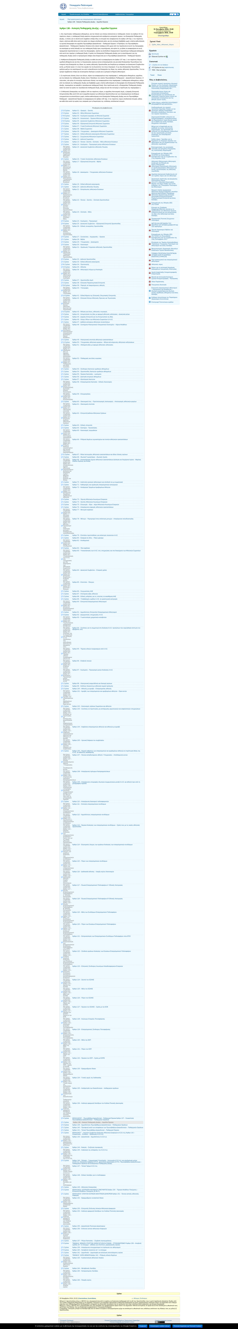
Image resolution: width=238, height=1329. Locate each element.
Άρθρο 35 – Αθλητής (79, 267)
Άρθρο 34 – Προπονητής (80, 264)
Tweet (152, 75)
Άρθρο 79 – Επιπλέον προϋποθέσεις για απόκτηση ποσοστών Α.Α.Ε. (95, 535)
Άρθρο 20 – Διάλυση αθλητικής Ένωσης (85, 187)
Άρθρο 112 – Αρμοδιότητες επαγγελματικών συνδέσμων (90, 814)
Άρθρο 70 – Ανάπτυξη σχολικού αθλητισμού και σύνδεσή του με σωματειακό (97, 482)
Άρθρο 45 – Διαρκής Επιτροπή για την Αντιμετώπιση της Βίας (92, 317)
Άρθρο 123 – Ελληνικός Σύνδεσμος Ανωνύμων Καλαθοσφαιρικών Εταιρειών (97, 966)
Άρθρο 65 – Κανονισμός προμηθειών (84, 430)
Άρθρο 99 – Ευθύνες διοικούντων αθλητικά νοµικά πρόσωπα (92, 686)
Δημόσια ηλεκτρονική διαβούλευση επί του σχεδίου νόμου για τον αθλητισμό (164, 175)
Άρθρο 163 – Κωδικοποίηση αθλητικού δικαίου (88, 1258)
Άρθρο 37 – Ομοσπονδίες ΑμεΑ (82, 280)
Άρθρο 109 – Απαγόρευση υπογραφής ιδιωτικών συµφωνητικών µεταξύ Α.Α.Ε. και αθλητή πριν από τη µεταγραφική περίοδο (106, 782)
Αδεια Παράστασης (157, 281)
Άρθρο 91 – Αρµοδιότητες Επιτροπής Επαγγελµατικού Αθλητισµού (94, 612)
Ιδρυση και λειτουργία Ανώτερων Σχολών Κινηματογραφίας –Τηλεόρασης (164, 277)
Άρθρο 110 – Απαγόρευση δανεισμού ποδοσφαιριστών (90, 801)
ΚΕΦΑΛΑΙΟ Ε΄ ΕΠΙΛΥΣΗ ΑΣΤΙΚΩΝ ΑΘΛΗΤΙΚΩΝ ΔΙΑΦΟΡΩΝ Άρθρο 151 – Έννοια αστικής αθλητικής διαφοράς (105, 1194)
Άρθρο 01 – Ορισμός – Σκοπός (82, 110)
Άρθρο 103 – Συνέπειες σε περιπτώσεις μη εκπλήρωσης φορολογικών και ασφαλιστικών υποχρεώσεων (106, 709)
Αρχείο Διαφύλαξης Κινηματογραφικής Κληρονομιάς (164, 273)
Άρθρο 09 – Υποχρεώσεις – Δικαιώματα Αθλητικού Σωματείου (92, 131)
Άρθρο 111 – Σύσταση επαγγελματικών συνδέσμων (89, 804)
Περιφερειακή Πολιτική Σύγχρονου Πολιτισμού (162, 219)
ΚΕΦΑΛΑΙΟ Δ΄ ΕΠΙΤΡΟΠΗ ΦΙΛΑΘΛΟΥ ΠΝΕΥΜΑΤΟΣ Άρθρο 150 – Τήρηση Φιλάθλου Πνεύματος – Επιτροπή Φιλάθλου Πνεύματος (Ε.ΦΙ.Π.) (105, 1190)
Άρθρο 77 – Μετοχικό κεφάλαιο (82, 510)
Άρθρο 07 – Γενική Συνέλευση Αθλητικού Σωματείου (89, 126)
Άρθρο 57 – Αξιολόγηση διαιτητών (83, 379)
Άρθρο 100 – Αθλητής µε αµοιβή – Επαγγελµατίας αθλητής (92, 688)
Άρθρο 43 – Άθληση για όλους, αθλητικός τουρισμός (89, 311)
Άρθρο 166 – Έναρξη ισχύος (81, 1280)
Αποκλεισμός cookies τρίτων (159, 1326)
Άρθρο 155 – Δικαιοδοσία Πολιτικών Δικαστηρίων (88, 1226)
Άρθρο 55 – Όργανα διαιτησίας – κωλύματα (86, 374)
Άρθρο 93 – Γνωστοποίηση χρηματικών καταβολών (89, 617)
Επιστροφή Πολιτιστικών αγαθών (162, 302)
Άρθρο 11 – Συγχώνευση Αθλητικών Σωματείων (88, 136)
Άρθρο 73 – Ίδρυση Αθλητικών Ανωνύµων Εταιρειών (89, 499)
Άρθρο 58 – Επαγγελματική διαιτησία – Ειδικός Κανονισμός (92, 382)
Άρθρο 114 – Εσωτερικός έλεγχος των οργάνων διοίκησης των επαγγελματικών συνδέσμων (102, 844)
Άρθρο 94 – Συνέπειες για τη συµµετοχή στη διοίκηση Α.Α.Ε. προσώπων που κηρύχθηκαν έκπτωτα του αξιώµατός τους (106, 628)
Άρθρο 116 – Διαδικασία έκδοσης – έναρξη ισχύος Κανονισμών (93, 871)
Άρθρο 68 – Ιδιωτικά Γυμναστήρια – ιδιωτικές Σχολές (89, 457)
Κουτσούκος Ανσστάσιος (87, 1298)
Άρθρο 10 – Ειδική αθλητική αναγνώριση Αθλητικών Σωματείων (93, 134)
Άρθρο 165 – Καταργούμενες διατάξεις (85, 1271)
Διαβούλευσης (169, 67)
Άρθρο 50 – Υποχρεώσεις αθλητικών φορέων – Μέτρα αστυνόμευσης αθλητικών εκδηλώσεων (103, 342)
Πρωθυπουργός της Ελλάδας (79, 14)
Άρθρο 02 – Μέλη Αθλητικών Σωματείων (85, 113)
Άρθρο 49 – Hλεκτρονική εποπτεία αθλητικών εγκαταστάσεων (92, 339)
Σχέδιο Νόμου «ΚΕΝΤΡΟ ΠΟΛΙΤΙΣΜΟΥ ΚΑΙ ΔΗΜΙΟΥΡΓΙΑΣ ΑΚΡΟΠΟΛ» (164, 103)
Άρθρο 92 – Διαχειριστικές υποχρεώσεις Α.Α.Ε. (87, 615)
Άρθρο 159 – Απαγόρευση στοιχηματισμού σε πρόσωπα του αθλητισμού (96, 1247)
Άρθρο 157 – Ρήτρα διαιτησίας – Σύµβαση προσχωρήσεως (91, 1240)
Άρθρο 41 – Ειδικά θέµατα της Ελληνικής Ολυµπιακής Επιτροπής (94, 295)
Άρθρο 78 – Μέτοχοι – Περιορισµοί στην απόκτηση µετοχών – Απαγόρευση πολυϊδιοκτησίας (103, 519)
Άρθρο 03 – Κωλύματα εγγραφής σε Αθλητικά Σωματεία (90, 116)
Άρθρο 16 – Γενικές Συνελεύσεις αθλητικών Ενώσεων (89, 159)
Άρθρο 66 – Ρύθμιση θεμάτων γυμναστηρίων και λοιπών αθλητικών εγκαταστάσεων (100, 439)
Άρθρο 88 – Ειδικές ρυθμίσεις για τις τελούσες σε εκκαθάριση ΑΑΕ (94, 596)
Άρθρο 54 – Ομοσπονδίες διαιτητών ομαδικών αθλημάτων (91, 371)
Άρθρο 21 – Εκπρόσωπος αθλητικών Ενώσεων (88, 189)
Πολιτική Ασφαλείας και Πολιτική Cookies (122, 1322)
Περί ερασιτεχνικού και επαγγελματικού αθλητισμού (85, 19)
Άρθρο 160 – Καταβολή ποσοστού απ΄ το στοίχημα (89, 1250)
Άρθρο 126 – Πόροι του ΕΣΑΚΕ (82, 998)
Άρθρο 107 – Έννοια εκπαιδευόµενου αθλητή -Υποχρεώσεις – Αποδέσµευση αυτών (100, 755)
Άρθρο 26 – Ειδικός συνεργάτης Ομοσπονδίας (87, 226)
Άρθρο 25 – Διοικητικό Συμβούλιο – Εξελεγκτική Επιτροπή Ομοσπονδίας (96, 223)
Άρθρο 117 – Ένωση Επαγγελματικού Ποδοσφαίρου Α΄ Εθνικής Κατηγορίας (97, 885)
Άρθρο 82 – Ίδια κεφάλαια (81, 548)
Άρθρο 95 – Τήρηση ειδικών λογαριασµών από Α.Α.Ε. (90, 649)
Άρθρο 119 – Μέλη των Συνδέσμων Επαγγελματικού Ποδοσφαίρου (94, 912)
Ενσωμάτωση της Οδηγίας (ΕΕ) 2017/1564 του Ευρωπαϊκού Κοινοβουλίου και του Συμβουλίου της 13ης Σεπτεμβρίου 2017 (164, 237)
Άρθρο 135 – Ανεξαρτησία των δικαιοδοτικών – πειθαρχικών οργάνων (95, 1088)
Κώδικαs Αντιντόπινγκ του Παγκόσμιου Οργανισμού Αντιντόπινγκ (164, 298)
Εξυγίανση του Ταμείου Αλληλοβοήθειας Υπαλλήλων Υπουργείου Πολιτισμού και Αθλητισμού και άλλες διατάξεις (164, 244)
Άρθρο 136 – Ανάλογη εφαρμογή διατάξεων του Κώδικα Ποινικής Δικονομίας (97, 1103)
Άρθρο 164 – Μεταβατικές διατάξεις (84, 1268)
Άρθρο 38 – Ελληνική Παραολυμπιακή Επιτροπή (88, 283)
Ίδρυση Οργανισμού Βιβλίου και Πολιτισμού (162, 230)
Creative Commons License (163, 1320)
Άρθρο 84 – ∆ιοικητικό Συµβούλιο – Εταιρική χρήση (89, 570)
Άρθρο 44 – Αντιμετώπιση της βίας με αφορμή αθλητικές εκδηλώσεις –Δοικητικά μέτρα (101, 314)
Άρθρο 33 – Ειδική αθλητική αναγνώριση (86, 262)
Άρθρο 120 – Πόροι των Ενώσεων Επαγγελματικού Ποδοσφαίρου (94, 924)
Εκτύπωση (155, 54)
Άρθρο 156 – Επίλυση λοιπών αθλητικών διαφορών (89, 1228)
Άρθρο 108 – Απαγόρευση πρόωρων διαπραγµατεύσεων (91, 771)
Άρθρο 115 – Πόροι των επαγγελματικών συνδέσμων (89, 861)
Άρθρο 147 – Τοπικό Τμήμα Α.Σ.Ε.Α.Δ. (85, 1166)
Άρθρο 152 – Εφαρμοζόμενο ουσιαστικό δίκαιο (88, 1198)
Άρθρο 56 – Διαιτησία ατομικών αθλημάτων (86, 377)
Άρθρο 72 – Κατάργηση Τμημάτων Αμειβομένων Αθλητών (91, 487)
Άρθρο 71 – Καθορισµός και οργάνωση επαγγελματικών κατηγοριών (95, 484)
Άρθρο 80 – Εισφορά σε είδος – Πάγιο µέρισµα (87, 538)
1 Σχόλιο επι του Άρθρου (160, 65)
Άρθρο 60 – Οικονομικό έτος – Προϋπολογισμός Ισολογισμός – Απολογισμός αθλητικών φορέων (104, 401)
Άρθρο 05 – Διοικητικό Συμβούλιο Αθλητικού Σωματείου (90, 121)
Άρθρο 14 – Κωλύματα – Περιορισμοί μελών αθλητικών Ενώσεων (94, 144)
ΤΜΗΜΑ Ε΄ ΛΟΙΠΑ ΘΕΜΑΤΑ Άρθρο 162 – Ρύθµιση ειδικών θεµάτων (94, 1255)
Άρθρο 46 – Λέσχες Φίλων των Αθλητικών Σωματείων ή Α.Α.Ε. (92, 319)
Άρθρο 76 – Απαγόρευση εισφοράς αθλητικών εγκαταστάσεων (92, 507)
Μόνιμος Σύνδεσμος (140, 1298)
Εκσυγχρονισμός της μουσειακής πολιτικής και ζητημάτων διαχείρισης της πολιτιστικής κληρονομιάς (163, 148)
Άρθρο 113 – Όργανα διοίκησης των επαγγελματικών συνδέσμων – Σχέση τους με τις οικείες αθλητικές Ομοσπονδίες (106, 825)
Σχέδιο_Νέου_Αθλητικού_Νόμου (163, 44)
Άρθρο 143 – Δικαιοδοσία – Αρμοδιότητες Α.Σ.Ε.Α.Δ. (89, 1137)
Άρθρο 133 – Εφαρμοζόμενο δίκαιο (84, 1068)
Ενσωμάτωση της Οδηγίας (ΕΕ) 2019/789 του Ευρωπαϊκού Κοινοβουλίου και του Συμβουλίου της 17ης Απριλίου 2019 (164, 156)
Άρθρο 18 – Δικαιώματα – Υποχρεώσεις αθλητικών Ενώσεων (92, 172)
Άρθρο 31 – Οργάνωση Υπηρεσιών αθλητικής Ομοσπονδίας (92, 247)
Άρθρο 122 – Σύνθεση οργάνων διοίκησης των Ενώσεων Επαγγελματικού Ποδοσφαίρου (101, 951)
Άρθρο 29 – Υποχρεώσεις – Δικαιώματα (85, 242)
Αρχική (63, 14)
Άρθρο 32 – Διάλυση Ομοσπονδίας (84, 259)
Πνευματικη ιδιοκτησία (158, 285)
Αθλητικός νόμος (157, 264)
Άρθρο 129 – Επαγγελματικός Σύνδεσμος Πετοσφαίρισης (91, 1029)
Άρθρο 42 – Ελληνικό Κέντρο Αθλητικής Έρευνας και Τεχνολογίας (94, 298)
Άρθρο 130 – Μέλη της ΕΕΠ (81, 1040)
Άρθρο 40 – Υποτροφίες (80, 288)
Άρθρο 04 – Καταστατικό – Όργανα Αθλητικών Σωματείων (91, 118)
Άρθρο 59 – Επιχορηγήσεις (81, 394)
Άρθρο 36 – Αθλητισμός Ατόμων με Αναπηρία (87, 269)
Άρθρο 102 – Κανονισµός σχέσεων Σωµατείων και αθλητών (91, 706)
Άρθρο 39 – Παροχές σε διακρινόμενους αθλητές (88, 285)
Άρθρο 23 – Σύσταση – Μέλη (81, 212)
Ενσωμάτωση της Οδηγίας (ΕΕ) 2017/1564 (161, 203)
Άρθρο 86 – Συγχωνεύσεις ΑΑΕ (82, 591)
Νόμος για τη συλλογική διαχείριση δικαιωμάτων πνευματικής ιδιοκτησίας (164, 268)
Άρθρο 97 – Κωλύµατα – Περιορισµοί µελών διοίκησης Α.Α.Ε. (92, 670)
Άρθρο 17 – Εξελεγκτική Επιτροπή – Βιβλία (86, 161)
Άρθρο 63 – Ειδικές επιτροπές (82, 425)
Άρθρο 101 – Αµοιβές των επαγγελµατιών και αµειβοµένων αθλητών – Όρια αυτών (99, 691)
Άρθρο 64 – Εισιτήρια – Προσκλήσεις (84, 428)
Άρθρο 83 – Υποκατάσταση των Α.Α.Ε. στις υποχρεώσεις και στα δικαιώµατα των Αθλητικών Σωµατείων (106, 550)
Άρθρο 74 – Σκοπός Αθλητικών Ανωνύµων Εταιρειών (89, 502)
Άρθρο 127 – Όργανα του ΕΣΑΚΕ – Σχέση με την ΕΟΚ (90, 1007)
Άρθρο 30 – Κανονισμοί (80, 244)
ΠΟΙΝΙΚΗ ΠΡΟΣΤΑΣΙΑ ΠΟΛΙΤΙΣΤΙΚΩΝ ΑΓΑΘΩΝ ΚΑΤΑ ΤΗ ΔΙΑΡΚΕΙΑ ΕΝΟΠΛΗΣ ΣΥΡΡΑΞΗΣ (164, 255)
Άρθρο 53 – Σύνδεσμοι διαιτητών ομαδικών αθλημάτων (90, 369)
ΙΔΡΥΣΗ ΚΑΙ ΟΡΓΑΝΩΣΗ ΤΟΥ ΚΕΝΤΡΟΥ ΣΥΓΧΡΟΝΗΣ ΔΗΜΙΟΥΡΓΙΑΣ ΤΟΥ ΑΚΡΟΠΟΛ (164, 225)
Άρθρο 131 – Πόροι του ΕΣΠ (82, 1049)
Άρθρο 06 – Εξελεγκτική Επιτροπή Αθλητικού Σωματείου (91, 123)
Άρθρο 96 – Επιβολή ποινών (81, 661)
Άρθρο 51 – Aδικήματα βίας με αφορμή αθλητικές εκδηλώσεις (92, 345)
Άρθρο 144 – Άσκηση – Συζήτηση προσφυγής (87, 1147)
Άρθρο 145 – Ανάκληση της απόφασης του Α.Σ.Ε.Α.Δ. (90, 1150)
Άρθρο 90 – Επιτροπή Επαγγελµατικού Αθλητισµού (89, 601)
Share (159, 75)
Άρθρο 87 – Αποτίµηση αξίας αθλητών (85, 594)
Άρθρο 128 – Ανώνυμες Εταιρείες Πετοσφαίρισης (88, 1019)
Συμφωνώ (142, 1326)
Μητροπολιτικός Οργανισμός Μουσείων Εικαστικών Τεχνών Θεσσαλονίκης (164, 249)
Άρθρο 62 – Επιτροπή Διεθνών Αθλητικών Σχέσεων (89, 413)
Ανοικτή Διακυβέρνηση (100, 14)
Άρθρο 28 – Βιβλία (78, 239)
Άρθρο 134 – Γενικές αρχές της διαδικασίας (86, 1077)
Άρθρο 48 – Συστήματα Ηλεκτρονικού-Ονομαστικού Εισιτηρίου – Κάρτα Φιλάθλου (99, 324)
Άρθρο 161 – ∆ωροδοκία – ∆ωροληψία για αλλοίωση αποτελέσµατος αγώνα (97, 1252)
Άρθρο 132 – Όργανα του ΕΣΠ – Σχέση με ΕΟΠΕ (88, 1058)
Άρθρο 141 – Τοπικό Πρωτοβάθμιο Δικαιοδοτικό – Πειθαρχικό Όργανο (95, 1130)
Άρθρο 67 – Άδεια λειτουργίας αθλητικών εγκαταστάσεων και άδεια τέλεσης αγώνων (100, 454)
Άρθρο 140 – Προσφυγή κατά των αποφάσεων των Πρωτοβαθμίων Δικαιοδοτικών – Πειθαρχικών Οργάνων (107, 1127)
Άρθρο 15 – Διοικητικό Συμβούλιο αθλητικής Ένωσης (90, 147)
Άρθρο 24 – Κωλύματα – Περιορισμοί (84, 221)
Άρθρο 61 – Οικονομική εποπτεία (83, 404)
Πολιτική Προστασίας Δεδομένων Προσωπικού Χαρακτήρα (122, 1320)
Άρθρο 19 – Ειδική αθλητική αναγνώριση (86, 184)
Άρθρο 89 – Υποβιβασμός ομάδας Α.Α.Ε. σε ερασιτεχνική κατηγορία (94, 599)
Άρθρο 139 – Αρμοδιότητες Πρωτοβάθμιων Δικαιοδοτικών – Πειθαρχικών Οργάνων (100, 1125)
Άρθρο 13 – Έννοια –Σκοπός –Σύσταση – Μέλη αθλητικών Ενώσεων (95, 142)
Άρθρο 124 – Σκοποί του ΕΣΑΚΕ (83, 980)
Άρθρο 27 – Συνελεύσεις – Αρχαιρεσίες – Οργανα (88, 237)
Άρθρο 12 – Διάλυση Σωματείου (82, 139)
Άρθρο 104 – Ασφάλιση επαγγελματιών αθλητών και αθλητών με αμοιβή (96, 727)
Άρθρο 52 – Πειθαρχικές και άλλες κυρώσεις (87, 358)
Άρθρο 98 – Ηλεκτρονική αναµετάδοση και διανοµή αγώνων (92, 683)
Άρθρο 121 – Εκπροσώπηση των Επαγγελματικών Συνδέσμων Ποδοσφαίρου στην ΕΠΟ (101, 936)
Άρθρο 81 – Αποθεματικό (80, 540)
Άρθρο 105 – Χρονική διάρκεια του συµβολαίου (88, 740)
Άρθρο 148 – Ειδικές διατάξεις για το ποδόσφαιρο (88, 1175)
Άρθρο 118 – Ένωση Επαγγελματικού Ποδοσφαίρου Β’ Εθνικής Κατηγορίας (97, 898)
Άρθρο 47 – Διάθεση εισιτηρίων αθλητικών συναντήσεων (91, 322)
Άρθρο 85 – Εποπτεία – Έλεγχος (83, 582)
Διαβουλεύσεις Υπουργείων (124, 14)
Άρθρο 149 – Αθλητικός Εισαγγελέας (84, 1187)
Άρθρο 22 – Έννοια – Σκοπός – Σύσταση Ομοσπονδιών (90, 200)
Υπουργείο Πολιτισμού (80, 5)
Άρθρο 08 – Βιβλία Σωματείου (82, 129)
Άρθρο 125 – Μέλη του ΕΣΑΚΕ (82, 989)
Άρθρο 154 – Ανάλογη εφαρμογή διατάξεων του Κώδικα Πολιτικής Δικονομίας (98, 1211)
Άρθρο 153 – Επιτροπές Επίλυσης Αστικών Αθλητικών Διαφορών (93, 1208)
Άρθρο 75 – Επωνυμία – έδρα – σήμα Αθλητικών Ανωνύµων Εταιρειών (95, 504)
